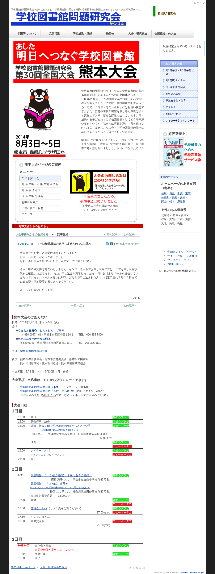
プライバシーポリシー (181, 260)
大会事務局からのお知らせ (32, 234)
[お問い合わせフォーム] (165, 15)
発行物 (110, 33)
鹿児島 (181, 201)
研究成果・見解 (82, 33)
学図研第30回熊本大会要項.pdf (39, 386)
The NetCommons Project (192, 572)
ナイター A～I (40, 450)
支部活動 (54, 33)
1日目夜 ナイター (32, 190)
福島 (164, 193)
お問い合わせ (173, 113)
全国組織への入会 (165, 33)
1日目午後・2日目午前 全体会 (40, 184)
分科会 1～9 (39, 508)
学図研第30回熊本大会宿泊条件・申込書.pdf (47, 390)
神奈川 (165, 197)
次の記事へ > (131, 234)
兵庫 (182, 197)
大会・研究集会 (137, 33)
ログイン (199, 2)
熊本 (172, 201)
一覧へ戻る (78, 305)
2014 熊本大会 (30, 178)
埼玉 (172, 193)
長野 (174, 197)
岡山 (164, 201)
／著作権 (191, 255)
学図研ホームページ (23, 567)
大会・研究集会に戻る (53, 567)
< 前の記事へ (112, 234)
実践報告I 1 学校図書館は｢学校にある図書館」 (61, 475)
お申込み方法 (30, 202)
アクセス (27, 214)
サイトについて (176, 255)
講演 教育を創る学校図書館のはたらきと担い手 (61, 425)
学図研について (27, 33)
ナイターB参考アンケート (180, 120)
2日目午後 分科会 (32, 196)
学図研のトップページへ (182, 251)
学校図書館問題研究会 (33, 351)
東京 (188, 193)
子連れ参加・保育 (32, 208)
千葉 (180, 193)
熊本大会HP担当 (129, 243)
